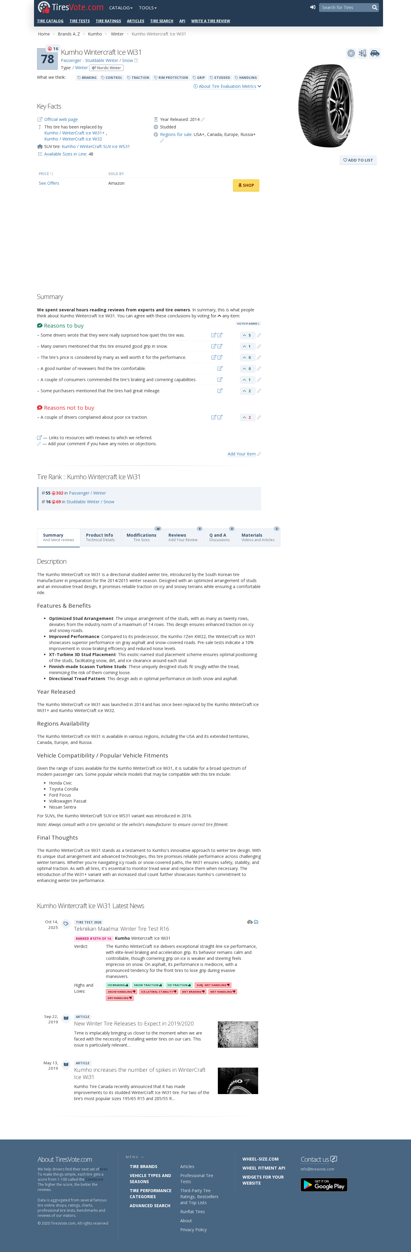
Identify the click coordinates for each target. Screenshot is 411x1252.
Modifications (143, 535)
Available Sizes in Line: (65, 154)
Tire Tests (80, 20)
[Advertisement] (149, 244)
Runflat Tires (192, 1211)
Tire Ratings (108, 20)
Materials (259, 535)
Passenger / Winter (87, 493)
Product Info (100, 537)
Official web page (61, 119)
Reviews (184, 535)
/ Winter (80, 67)
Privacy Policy (193, 1229)
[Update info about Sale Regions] (162, 140)
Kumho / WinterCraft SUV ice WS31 (96, 146)
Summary (58, 537)
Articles (135, 20)
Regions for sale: (176, 134)
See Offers (49, 183)
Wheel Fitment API (264, 1168)
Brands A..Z (69, 34)
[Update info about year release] (203, 119)
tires (104, 1169)
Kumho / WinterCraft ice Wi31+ (75, 133)
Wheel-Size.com (261, 1159)
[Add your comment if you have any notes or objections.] (259, 335)
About (186, 1220)
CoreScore (94, 1179)
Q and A (221, 535)
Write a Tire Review (210, 20)
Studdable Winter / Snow (90, 501)
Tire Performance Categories (151, 1193)
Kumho (95, 34)
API (182, 20)
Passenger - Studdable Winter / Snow (97, 60)
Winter (117, 34)
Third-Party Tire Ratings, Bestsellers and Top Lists (199, 1196)
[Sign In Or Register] (312, 7)
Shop (248, 185)
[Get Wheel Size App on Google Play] (328, 1184)
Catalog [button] (119, 8)
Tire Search (161, 20)
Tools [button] (146, 8)
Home (44, 34)
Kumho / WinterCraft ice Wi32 (73, 139)
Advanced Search (150, 1205)
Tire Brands (143, 1166)
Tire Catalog (50, 20)
